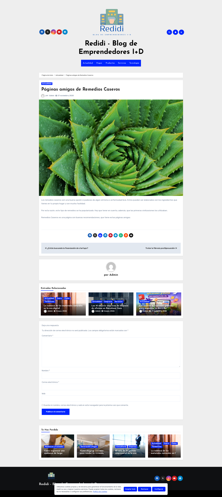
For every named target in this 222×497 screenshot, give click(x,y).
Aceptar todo (130, 489)
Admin (51, 96)
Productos (110, 63)
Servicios (122, 63)
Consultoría (121, 447)
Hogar (99, 63)
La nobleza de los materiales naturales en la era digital (164, 453)
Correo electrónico (50, 382)
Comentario (47, 336)
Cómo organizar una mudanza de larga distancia (54, 453)
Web (43, 394)
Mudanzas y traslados (54, 447)
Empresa (108, 302)
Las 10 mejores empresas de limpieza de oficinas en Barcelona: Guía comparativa (109, 308)
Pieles (67, 298)
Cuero (59, 298)
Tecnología (134, 63)
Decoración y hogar (89, 447)
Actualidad (88, 63)
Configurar (158, 489)
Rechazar (144, 489)
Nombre (46, 371)
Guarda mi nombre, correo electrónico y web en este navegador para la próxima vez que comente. (86, 405)
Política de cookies (100, 491)
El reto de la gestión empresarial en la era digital (125, 453)
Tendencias (49, 302)
